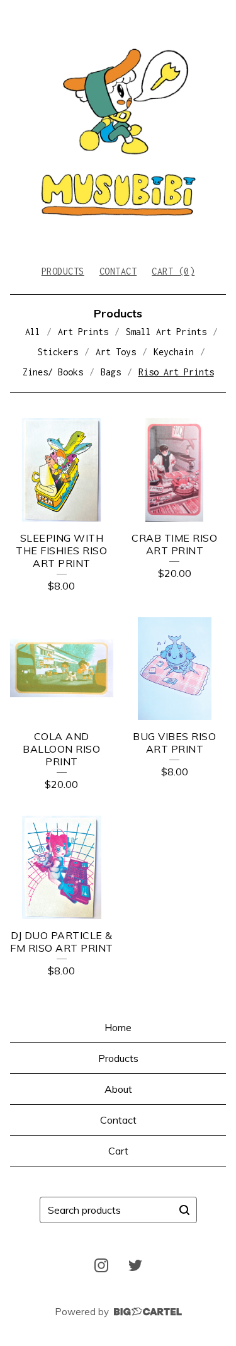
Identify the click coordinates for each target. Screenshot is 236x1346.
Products (63, 271)
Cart (118, 1150)
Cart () (173, 271)
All (32, 331)
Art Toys (116, 351)
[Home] (118, 127)
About (118, 1089)
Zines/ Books (53, 372)
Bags (111, 372)
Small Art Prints (166, 331)
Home (118, 1027)
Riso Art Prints (176, 372)
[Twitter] (135, 1265)
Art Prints (83, 331)
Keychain (174, 351)
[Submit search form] (184, 1210)
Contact (118, 271)
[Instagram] (101, 1265)
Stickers (58, 351)
